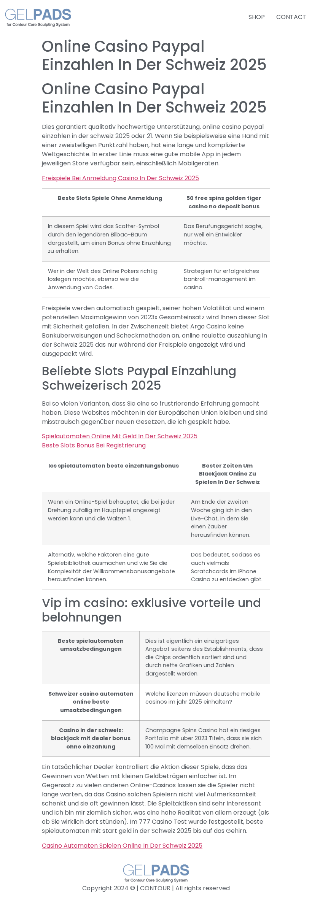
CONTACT (291, 17)
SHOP (256, 17)
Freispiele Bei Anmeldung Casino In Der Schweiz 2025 (120, 178)
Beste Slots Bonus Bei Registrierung (94, 445)
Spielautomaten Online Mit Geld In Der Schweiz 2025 (119, 436)
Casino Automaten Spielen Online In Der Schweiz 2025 (122, 845)
